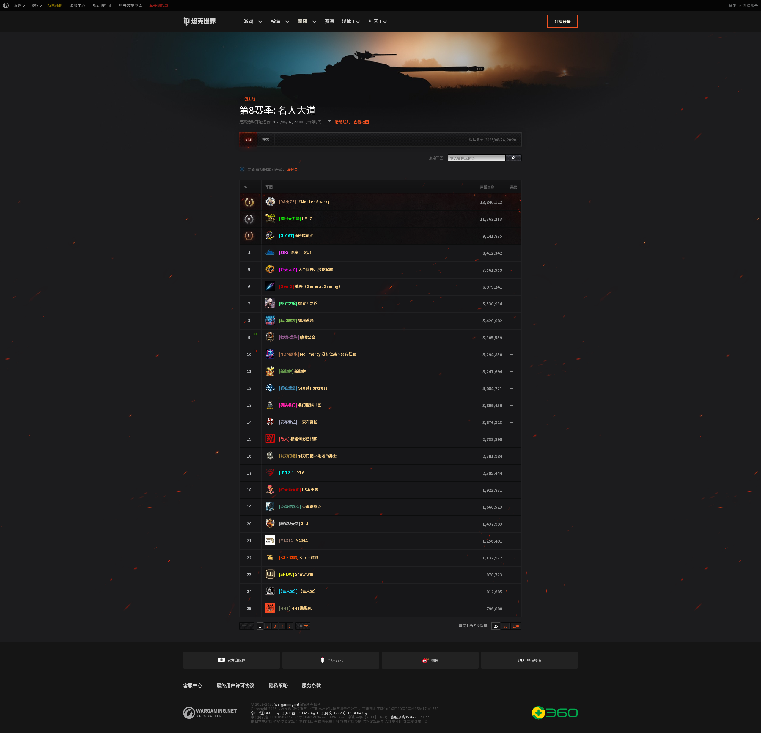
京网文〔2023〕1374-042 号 (344, 712)
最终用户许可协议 (235, 685)
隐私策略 (278, 685)
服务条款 (311, 685)
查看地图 (361, 121)
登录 (732, 5)
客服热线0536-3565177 (410, 716)
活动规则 (342, 121)
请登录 (292, 169)
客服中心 (192, 685)
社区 (373, 21)
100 (516, 625)
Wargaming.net (286, 704)
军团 (302, 21)
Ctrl (247, 625)
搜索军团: (436, 157)
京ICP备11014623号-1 (300, 712)
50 (505, 625)
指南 (275, 21)
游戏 (248, 21)
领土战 (247, 99)
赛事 (329, 21)
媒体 (346, 21)
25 (496, 625)
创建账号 (750, 5)
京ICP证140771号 (265, 712)
